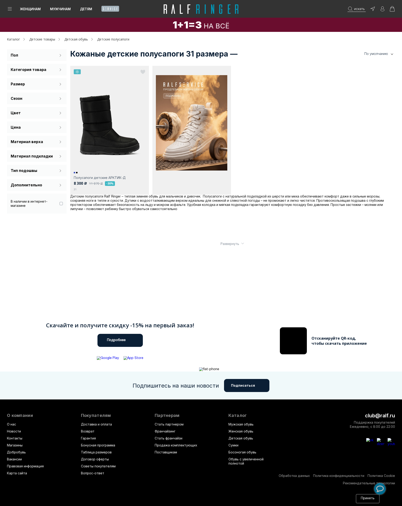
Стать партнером (169, 424)
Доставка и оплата (96, 424)
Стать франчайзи (168, 438)
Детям (86, 9)
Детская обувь (240, 438)
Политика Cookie (381, 476)
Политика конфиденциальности (338, 476)
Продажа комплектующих (176, 445)
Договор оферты (95, 459)
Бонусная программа (98, 445)
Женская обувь (240, 431)
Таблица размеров (96, 452)
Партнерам (167, 415)
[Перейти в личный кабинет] (382, 10)
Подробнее (116, 340)
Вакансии (14, 459)
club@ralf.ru (380, 415)
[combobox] (371, 54)
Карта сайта (17, 473)
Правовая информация (25, 466)
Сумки (233, 445)
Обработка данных (294, 476)
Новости (14, 431)
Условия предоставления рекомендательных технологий (129, 500)
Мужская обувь (241, 424)
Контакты (14, 438)
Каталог (237, 415)
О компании (20, 415)
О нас (11, 424)
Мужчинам (60, 9)
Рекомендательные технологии (369, 483)
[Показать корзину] (392, 10)
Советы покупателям (98, 466)
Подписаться (243, 385)
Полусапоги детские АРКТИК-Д (100, 178)
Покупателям (96, 415)
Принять (368, 498)
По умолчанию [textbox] (376, 54)
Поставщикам (166, 452)
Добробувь (16, 452)
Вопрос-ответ (92, 473)
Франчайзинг (165, 431)
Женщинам (30, 9)
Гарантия (88, 438)
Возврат (87, 431)
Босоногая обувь (242, 452)
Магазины (15, 445)
